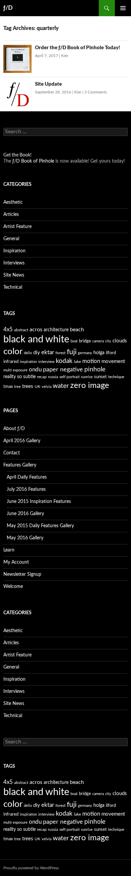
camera (98, 341)
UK (37, 387)
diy (36, 352)
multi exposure (15, 370)
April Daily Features (27, 477)
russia (53, 377)
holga (98, 352)
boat (74, 341)
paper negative (63, 369)
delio (28, 353)
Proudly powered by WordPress (31, 868)
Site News (13, 275)
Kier (64, 56)
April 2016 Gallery (21, 441)
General (11, 238)
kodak (64, 361)
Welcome (13, 586)
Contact (11, 453)
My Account (16, 562)
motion (91, 361)
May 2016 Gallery (25, 538)
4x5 (8, 329)
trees (27, 386)
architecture (56, 330)
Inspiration (14, 251)
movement (113, 361)
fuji (72, 352)
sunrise (87, 377)
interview (46, 362)
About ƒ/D (14, 428)
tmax (8, 387)
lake (77, 362)
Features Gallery (19, 465)
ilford (111, 353)
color (13, 351)
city (108, 341)
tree (17, 387)
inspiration (28, 362)
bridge (85, 341)
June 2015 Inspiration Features (39, 501)
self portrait (69, 377)
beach (77, 329)
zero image (89, 385)
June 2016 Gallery (25, 513)
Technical (12, 287)
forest (60, 353)
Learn (8, 550)
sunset (100, 377)
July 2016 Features (26, 489)
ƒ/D (8, 8)
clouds (120, 340)
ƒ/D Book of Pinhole (33, 161)
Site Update (48, 84)
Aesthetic (13, 202)
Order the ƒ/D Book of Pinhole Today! (77, 47)
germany (85, 353)
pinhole (94, 369)
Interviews (14, 263)
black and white (36, 339)
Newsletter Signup (22, 574)
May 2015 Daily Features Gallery (40, 526)
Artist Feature (17, 226)
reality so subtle (19, 376)
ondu (35, 369)
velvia (46, 387)
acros (36, 329)
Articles (11, 214)
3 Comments (95, 92)
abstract (21, 330)
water (61, 386)
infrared (10, 362)
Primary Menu (123, 8)
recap (42, 377)
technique (116, 377)
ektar (47, 352)
